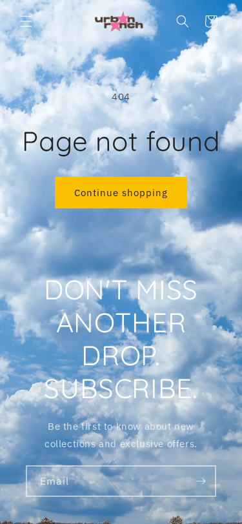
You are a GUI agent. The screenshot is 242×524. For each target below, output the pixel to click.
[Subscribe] (201, 481)
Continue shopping (121, 192)
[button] (26, 21)
